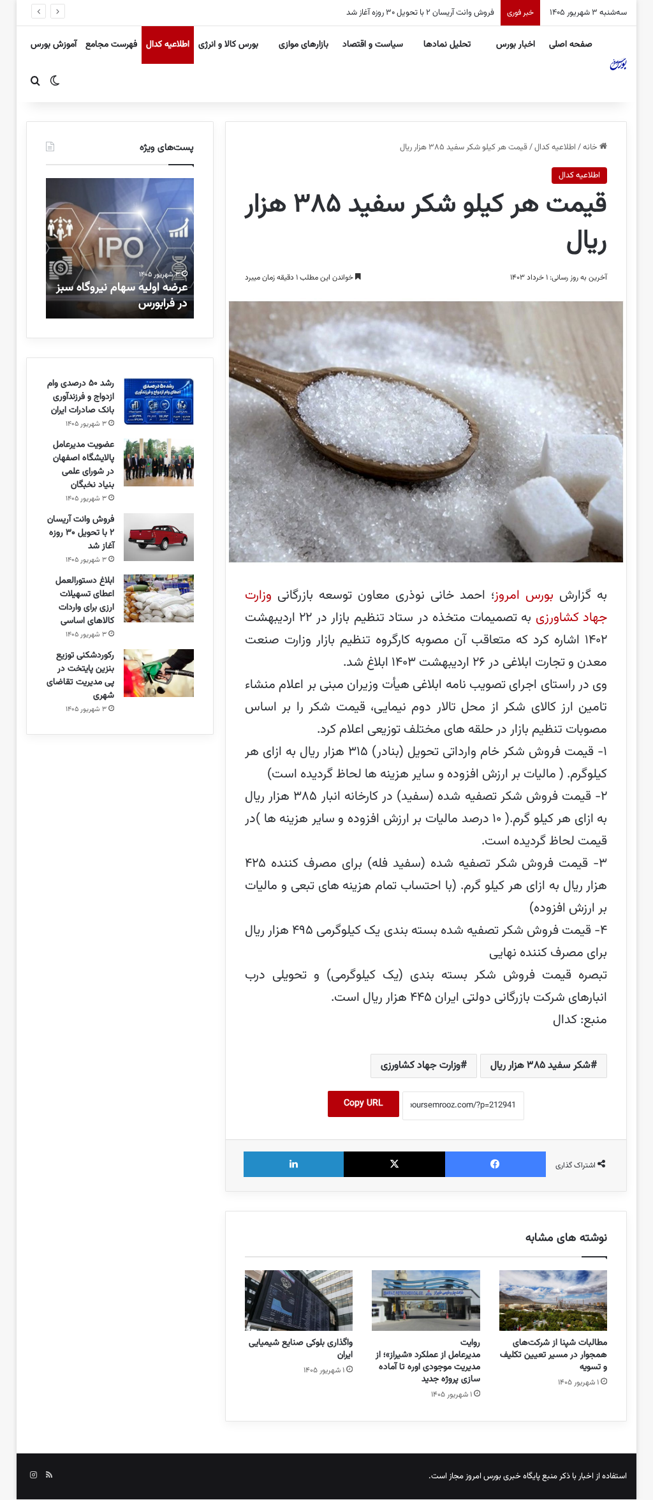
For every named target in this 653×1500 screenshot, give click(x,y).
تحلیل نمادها (447, 45)
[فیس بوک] (496, 1164)
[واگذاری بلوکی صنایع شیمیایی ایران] (299, 1300)
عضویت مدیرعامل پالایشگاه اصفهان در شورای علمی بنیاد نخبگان (83, 465)
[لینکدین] (294, 1164)
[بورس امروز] (618, 64)
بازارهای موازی (303, 45)
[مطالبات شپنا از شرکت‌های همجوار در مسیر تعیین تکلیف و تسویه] (553, 1300)
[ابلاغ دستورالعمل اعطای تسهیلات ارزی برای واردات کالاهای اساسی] (159, 598)
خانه (591, 147)
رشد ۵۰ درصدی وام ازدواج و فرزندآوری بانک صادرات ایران (80, 397)
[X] (394, 1164)
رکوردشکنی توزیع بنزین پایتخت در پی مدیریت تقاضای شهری (80, 676)
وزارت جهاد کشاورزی (420, 1066)
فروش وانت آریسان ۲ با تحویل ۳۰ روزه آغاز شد (420, 12)
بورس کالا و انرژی (228, 45)
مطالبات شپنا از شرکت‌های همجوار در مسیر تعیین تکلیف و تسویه (553, 1355)
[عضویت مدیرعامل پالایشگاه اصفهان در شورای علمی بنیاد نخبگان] (159, 462)
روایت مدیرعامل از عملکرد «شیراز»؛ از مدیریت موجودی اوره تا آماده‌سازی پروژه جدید (426, 1361)
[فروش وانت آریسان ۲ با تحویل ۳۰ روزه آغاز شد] (159, 537)
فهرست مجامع (111, 45)
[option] (119, 248)
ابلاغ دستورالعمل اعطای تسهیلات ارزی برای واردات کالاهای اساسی (84, 601)
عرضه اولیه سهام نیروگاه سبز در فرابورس (121, 296)
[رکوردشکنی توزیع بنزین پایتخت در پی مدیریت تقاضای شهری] (159, 673)
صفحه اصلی (570, 45)
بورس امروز (524, 595)
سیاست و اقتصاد (372, 45)
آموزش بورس (54, 45)
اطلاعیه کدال (167, 45)
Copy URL (363, 1104)
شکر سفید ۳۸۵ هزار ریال (540, 1066)
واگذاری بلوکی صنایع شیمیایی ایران (301, 1349)
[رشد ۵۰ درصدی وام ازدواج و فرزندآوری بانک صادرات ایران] (159, 401)
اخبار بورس (515, 45)
